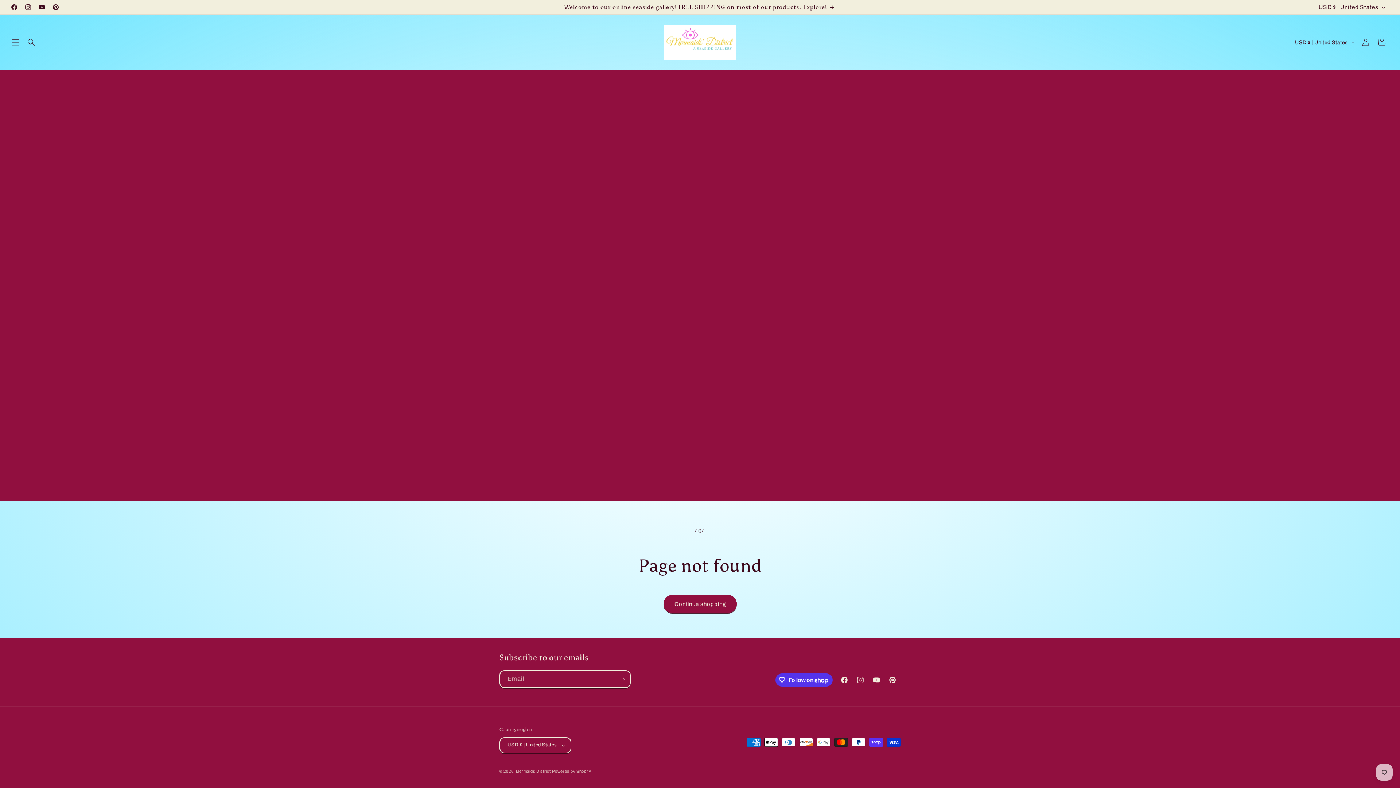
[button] (15, 42)
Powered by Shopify (571, 771)
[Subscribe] (622, 679)
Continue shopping (700, 604)
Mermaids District (533, 771)
